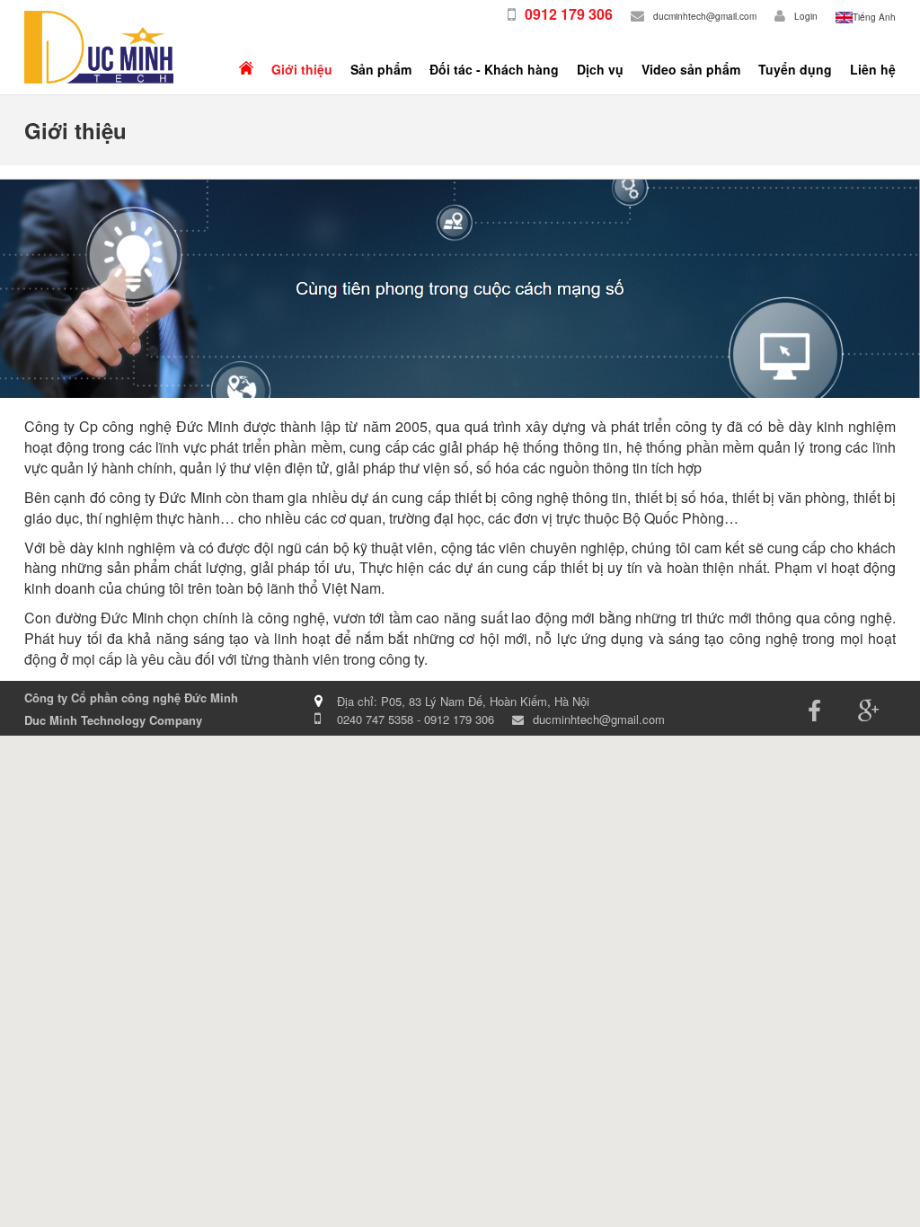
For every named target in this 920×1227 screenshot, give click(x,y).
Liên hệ (873, 69)
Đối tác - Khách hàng (494, 69)
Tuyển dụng (795, 69)
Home (246, 69)
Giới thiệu (301, 69)
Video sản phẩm (690, 69)
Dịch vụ (600, 69)
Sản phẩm (380, 69)
